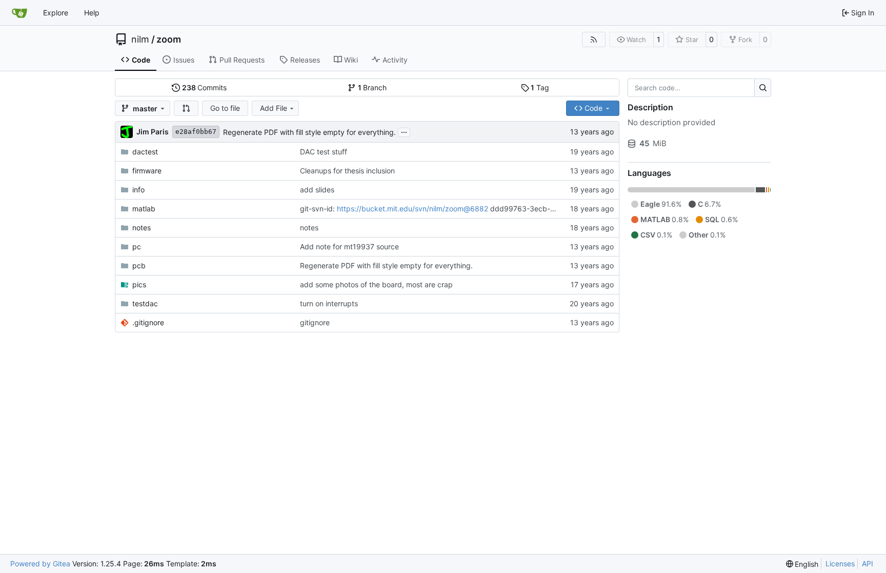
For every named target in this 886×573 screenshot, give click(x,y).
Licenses (840, 563)
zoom (168, 39)
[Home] (19, 13)
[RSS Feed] (594, 39)
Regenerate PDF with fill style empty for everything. (309, 132)
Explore (55, 12)
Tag (540, 87)
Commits (204, 87)
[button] (186, 108)
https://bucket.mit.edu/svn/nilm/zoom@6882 (412, 208)
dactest (145, 151)
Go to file (225, 108)
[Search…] (762, 87)
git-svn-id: (318, 208)
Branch (372, 87)
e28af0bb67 (195, 131)
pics (139, 284)
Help (91, 12)
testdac (145, 303)
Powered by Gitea (40, 563)
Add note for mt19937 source (349, 246)
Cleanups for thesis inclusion (347, 170)
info (138, 189)
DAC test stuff (323, 151)
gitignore (315, 322)
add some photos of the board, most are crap (376, 284)
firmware (147, 170)
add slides (317, 189)
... (404, 131)
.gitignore (148, 322)
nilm (140, 39)
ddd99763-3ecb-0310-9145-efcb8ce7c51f (563, 208)
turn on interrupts (329, 303)
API (867, 563)
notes (141, 227)
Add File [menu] (273, 108)
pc (136, 246)
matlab (143, 208)
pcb (139, 265)
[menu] (802, 564)
